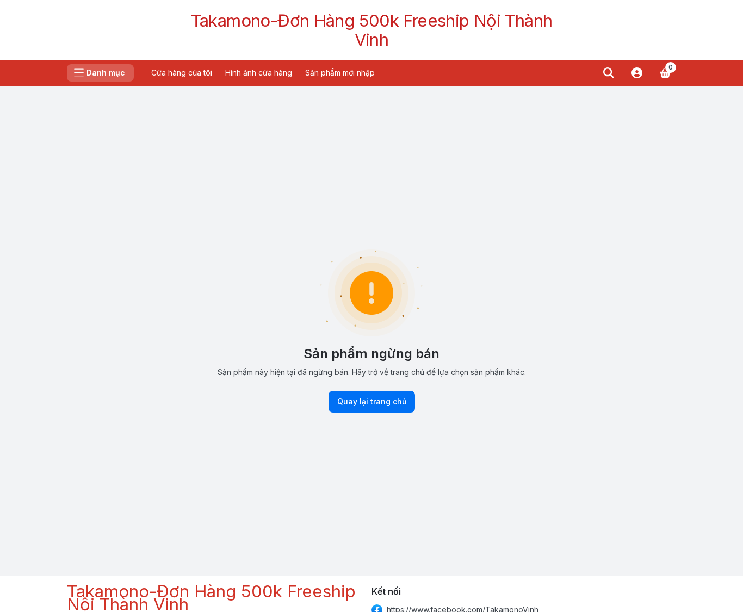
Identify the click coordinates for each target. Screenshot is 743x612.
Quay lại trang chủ (371, 401)
